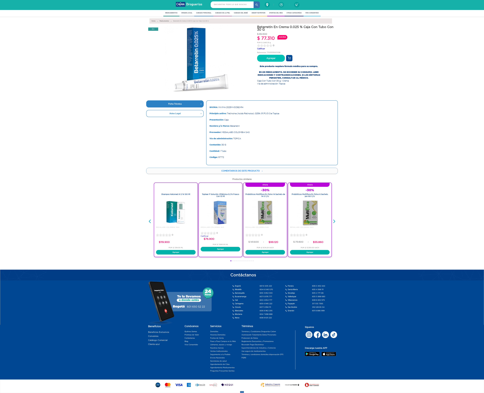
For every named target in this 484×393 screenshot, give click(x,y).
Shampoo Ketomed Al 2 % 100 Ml (175, 194)
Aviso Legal (175, 113)
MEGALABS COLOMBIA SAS (167, 227)
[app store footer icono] (328, 354)
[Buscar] (257, 4)
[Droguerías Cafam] (189, 5)
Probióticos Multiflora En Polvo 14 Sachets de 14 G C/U (265, 195)
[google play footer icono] (313, 354)
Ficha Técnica (175, 104)
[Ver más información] (289, 58)
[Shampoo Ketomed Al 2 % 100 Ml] (176, 225)
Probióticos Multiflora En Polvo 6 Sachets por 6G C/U (310, 195)
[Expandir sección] (242, 392)
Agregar (271, 58)
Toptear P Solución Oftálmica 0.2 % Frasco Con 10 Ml (220, 195)
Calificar (261, 49)
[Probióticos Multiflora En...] (265, 225)
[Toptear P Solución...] (220, 225)
